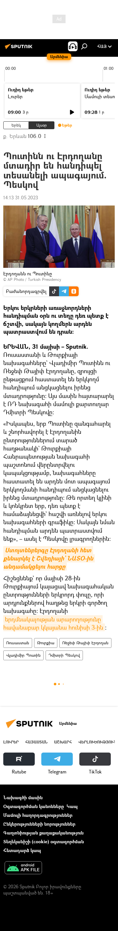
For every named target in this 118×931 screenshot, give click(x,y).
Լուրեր (15, 96)
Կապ (72, 806)
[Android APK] (23, 868)
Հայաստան (36, 742)
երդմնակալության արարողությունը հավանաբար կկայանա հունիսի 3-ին (53, 623)
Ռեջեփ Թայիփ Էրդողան (85, 643)
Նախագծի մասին (23, 797)
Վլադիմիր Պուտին (23, 655)
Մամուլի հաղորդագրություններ (37, 815)
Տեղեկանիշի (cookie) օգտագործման (43, 841)
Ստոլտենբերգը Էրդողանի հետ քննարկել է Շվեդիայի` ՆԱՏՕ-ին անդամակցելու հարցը (49, 558)
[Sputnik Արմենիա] (19, 49)
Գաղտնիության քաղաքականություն (43, 833)
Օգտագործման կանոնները (33, 806)
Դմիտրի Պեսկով (64, 655)
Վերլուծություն (97, 742)
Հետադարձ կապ (22, 850)
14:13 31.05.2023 (20, 197)
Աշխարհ (63, 742)
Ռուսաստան (17, 643)
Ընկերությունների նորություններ (39, 824)
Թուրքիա (45, 643)
